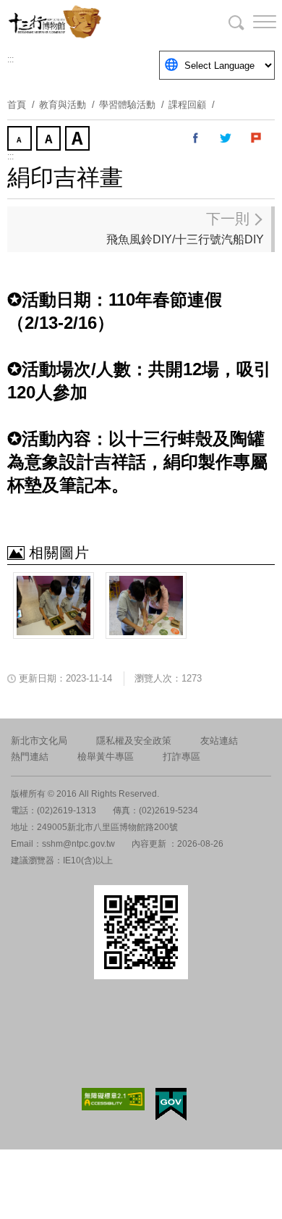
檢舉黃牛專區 (105, 756)
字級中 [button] (50, 139)
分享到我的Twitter (226, 138)
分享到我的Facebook (196, 138)
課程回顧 (187, 104)
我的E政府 (171, 1104)
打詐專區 (181, 756)
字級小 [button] (21, 139)
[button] (253, 21)
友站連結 (219, 740)
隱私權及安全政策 (133, 740)
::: (10, 59)
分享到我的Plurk (256, 138)
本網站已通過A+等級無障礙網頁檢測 (113, 1099)
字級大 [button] (79, 139)
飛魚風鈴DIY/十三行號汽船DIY (185, 228)
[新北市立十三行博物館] (79, 21)
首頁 (16, 104)
